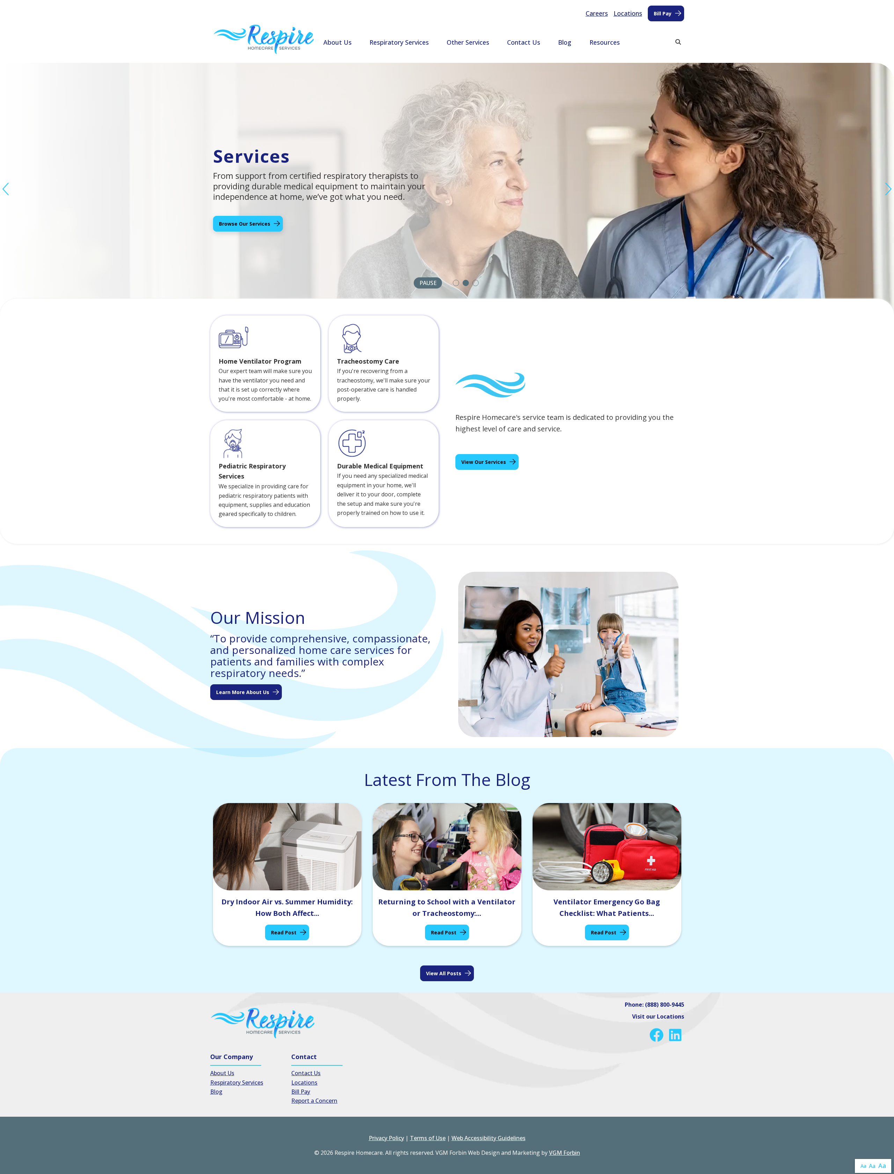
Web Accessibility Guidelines (489, 1138)
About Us (337, 42)
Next (888, 189)
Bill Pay (663, 13)
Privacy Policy (386, 1138)
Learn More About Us (242, 692)
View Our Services (483, 462)
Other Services (468, 42)
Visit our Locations (658, 1016)
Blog (564, 42)
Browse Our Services (244, 223)
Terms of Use (428, 1138)
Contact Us (523, 42)
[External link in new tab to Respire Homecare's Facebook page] (658, 1035)
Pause (428, 283)
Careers (597, 13)
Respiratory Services (399, 42)
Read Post (283, 932)
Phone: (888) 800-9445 (654, 1004)
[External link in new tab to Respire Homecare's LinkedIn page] (676, 1035)
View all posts (443, 973)
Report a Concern (314, 1100)
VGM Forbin (564, 1153)
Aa (863, 1165)
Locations (628, 13)
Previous (6, 189)
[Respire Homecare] (263, 39)
